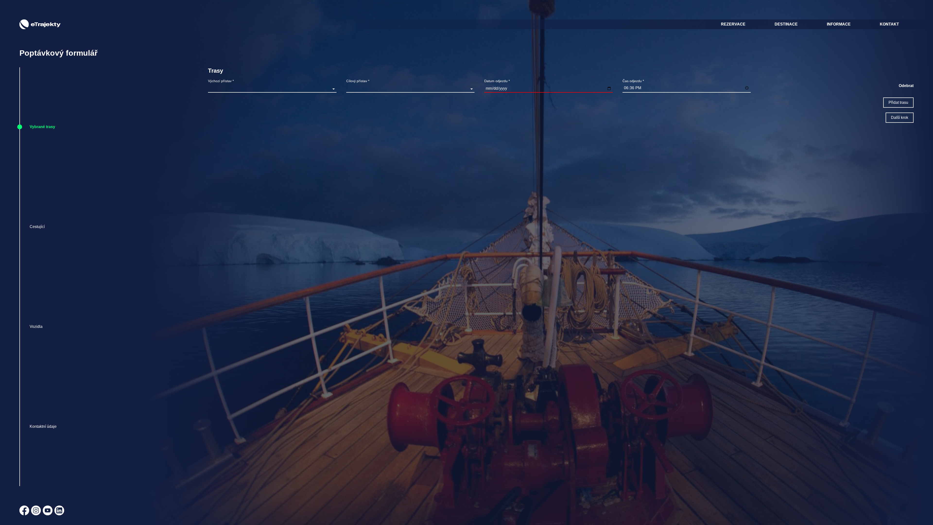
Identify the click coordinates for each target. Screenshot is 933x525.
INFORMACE (839, 24)
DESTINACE (786, 24)
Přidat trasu (898, 102)
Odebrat (906, 86)
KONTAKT (889, 24)
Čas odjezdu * (633, 81)
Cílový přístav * (357, 81)
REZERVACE (733, 24)
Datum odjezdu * (497, 81)
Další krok (899, 117)
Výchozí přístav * (221, 81)
